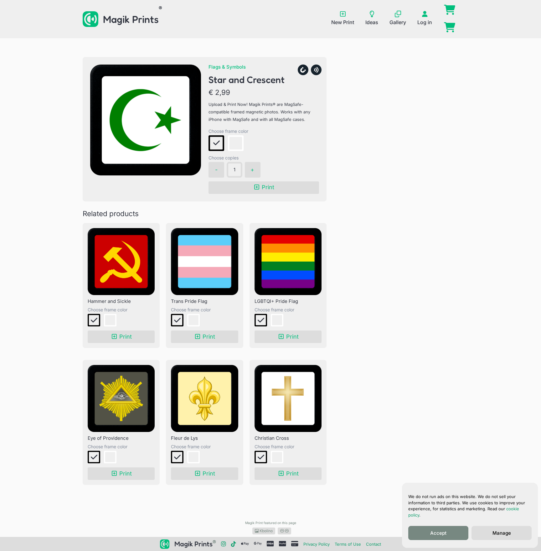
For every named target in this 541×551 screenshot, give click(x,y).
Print (268, 187)
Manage (501, 533)
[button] (216, 143)
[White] (236, 143)
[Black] (216, 143)
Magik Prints (131, 19)
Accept (438, 533)
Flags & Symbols (227, 67)
